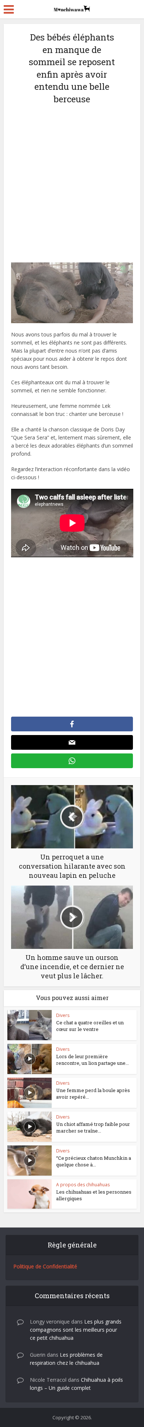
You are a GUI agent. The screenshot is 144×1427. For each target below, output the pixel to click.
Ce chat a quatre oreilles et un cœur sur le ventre (90, 1025)
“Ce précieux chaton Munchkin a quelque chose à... (93, 1161)
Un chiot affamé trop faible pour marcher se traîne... (93, 1127)
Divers (62, 1015)
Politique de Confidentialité (45, 1266)
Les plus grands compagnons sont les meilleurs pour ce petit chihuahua (75, 1329)
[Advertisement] (72, 187)
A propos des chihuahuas (83, 1184)
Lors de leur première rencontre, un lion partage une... (92, 1059)
